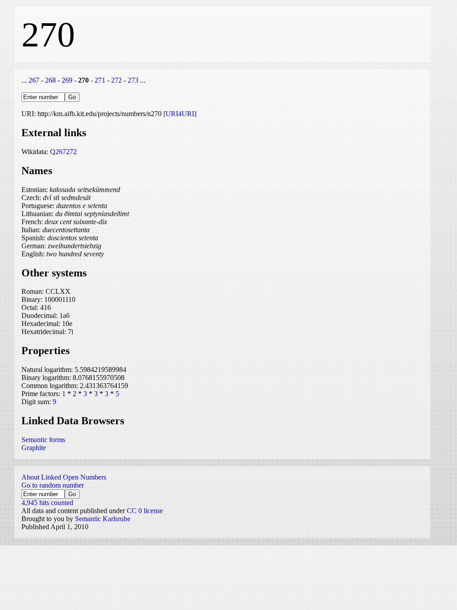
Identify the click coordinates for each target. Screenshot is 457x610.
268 (50, 80)
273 (133, 80)
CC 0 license (145, 510)
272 (116, 80)
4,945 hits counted (47, 502)
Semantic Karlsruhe (102, 518)
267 (34, 80)
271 (100, 80)
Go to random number (52, 485)
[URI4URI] (179, 113)
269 (67, 80)
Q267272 (63, 151)
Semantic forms (43, 439)
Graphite (33, 447)
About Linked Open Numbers (63, 477)
